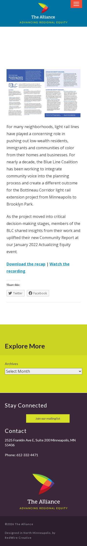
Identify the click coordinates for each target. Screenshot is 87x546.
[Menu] (76, 4)
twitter (19, 418)
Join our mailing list (48, 418)
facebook (9, 418)
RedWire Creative (18, 537)
